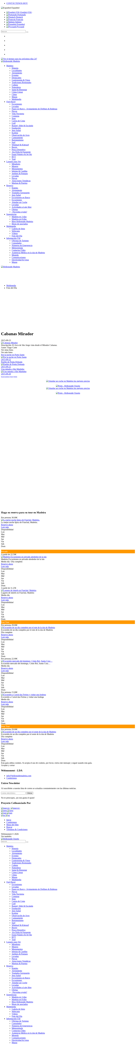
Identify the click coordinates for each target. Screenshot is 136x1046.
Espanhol (20, 24)
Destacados (16, 78)
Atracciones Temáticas (21, 181)
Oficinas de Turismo (20, 241)
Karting (15, 133)
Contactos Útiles (19, 250)
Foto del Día (17, 236)
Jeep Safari (16, 130)
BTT (14, 157)
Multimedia (16, 99)
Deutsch (19, 17)
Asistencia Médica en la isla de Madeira (28, 252)
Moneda (15, 255)
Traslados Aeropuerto (21, 193)
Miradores (16, 164)
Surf (13, 142)
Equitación (16, 128)
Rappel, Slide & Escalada (22, 125)
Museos (15, 166)
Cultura (15, 85)
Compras (15, 116)
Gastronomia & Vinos (21, 80)
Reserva (9, 185)
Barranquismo (18, 140)
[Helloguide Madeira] (10, 61)
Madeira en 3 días (19, 217)
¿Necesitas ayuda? (19, 212)
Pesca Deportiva (18, 149)
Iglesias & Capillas (19, 171)
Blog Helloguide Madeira (22, 221)
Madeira (9, 66)
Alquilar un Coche (19, 202)
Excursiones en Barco (21, 197)
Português (21, 15)
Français (19, 19)
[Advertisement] (68, 310)
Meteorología (17, 248)
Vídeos (15, 233)
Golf (14, 123)
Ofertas (15, 209)
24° (35, 59)
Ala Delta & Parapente (21, 152)
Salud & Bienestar (19, 90)
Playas (14, 111)
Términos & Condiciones (16, 829)
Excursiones (17, 104)
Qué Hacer (11, 102)
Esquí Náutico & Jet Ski (22, 154)
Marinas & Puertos (19, 183)
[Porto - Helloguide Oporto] (68, 386)
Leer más (5, 527)
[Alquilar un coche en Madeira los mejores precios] (68, 381)
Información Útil (13, 238)
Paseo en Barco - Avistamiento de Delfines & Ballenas (34, 109)
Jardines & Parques (20, 173)
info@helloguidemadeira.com (18, 776)
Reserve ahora (7, 525)
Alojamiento (17, 73)
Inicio (8, 820)
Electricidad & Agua (20, 260)
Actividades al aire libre (21, 207)
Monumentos (17, 169)
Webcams (16, 231)
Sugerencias (11, 214)
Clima (14, 94)
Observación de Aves (20, 135)
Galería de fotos (18, 229)
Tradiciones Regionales (21, 82)
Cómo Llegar (17, 92)
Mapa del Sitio (12, 825)
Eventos (15, 75)
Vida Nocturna (18, 113)
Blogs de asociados (20, 224)
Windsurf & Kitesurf (20, 145)
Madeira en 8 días (19, 219)
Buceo (14, 147)
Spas (14, 118)
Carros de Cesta (18, 121)
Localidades (17, 70)
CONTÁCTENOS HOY (17, 3)
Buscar (9, 827)
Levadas (15, 106)
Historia (15, 68)
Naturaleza (16, 87)
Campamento (17, 137)
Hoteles (15, 188)
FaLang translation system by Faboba (9, 376)
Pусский (20, 27)
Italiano (18, 22)
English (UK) (26, 12)
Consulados (17, 243)
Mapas (14, 97)
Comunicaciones (19, 257)
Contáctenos (11, 778)
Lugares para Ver (13, 161)
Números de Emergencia (22, 245)
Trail (14, 159)
